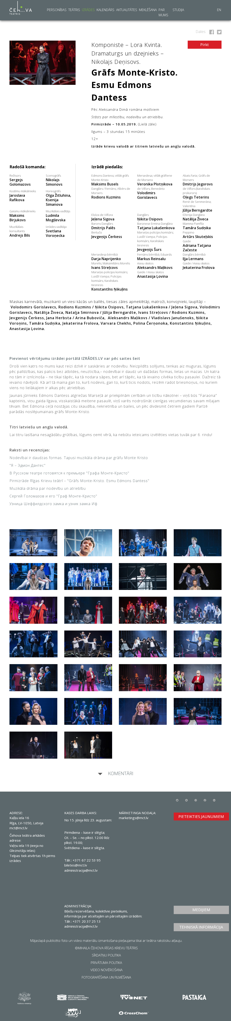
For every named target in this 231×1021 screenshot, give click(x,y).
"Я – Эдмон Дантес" (27, 465)
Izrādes (88, 9)
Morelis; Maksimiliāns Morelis (110, 265)
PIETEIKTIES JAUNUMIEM (201, 816)
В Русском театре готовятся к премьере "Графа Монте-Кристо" (69, 473)
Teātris (74, 9)
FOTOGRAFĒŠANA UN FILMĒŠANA (106, 977)
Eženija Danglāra (195, 217)
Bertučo (106, 234)
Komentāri (120, 773)
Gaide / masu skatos (199, 265)
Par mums (163, 12)
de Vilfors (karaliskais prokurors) (196, 193)
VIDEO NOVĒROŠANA (106, 970)
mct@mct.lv (18, 828)
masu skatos (155, 265)
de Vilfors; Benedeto (151, 193)
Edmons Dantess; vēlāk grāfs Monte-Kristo (110, 180)
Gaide (197, 245)
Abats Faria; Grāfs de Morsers (198, 180)
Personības (57, 9)
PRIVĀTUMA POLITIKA (106, 962)
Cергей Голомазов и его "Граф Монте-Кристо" (53, 496)
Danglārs (150, 217)
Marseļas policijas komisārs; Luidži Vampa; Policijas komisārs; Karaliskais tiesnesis (155, 241)
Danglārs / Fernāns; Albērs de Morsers (110, 193)
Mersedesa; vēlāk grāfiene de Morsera (154, 180)
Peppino (198, 234)
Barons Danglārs (103, 226)
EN (219, 9)
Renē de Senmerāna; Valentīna (197, 206)
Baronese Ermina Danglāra (156, 226)
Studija (178, 9)
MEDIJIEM (201, 909)
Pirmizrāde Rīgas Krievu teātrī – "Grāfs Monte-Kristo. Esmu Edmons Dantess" (79, 480)
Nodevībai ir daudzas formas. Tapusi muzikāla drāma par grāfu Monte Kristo (78, 457)
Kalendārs (105, 9)
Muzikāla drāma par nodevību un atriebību (47, 488)
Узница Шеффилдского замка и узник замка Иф (53, 503)
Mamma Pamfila (197, 226)
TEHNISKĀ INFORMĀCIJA (201, 927)
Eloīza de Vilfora (102, 217)
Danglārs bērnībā (194, 256)
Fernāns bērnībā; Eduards (154, 256)
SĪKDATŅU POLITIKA (106, 955)
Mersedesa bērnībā (106, 256)
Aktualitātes (126, 9)
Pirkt (204, 44)
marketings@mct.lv (133, 817)
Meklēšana (148, 9)
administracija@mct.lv (81, 870)
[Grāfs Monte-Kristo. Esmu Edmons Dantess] (211, 31)
